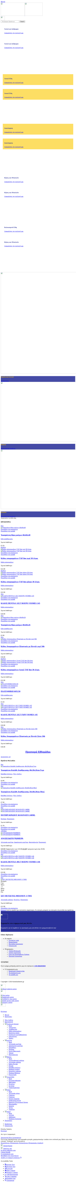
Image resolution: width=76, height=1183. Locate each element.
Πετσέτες (17, 900)
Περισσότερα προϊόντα (8, 448)
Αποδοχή (40, 1143)
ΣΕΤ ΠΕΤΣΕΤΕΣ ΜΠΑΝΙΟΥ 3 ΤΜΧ (16, 896)
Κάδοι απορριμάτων (7, 562)
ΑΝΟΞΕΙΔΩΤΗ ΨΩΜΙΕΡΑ (12, 838)
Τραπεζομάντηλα (14, 1087)
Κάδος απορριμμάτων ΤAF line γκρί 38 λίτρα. (19, 558)
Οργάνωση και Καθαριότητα (18, 1035)
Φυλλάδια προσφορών (16, 944)
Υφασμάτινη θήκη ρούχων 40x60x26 (15, 625)
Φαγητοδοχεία (33, 842)
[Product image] (16, 551)
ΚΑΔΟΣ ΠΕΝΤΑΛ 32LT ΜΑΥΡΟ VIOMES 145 (20, 603)
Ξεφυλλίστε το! (6, 757)
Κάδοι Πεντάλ (13, 1064)
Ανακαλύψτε (5, 381)
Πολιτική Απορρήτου (15, 956)
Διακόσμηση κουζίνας (21, 842)
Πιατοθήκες (12, 1047)
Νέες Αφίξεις (17, 774)
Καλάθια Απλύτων (6, 774)
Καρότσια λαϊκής (14, 1033)
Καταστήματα (13, 942)
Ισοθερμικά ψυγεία (15, 1100)
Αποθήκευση (13, 1029)
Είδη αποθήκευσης (7, 539)
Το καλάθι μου (13, 975)
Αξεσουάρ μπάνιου (7, 900)
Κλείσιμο (4, 1011)
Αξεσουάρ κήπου (14, 1093)
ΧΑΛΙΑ (11, 1115)
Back (10, 1026)
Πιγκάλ (11, 1066)
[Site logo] (13, 15)
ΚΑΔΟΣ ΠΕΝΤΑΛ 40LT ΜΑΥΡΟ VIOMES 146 (20, 862)
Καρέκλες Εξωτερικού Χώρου (18, 1102)
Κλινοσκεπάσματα (14, 1080)
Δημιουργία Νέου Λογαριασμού (11, 1137)
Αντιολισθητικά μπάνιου (16, 1060)
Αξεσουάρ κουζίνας (7, 842)
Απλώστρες (12, 1027)
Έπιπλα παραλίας (14, 1099)
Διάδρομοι (12, 1117)
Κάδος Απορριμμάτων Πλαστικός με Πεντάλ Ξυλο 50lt (23, 736)
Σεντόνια (11, 1086)
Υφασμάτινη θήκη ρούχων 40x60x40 (15, 535)
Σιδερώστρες (13, 1036)
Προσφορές (10, 819)
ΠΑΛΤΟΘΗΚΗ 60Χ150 (10, 691)
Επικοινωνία (13, 946)
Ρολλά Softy (13, 1075)
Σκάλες (11, 1038)
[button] (11, 1158)
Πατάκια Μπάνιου (14, 1073)
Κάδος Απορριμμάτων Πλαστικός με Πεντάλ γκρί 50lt (22, 646)
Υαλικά (11, 1053)
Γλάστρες (12, 1095)
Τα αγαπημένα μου (15, 973)
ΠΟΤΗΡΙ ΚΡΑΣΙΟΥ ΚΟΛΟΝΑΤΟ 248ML (18, 815)
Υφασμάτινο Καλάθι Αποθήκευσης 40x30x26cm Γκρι (22, 770)
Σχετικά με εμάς (14, 940)
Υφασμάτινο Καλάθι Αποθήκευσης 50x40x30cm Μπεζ (23, 792)
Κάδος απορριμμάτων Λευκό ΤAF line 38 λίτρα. (20, 670)
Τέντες (11, 1108)
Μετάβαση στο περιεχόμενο (10, 1156)
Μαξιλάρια (12, 1082)
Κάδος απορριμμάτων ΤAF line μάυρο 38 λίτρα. (20, 582)
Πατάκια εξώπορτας (15, 1119)
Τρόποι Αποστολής (15, 953)
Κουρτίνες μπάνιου (15, 1071)
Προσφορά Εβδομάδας (38, 751)
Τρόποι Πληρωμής (15, 951)
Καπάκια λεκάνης (14, 1069)
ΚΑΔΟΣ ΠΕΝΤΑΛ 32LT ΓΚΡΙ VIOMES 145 (19, 715)
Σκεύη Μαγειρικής (14, 1051)
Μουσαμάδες (13, 1104)
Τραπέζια (12, 1109)
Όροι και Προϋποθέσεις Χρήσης (19, 954)
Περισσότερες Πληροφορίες (19, 1143)
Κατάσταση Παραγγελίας (17, 971)
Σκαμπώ (11, 1106)
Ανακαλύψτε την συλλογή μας (13, 33)
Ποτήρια (3, 819)
